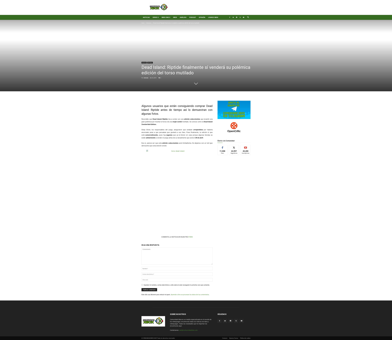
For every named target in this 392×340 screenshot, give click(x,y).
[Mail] (233, 17)
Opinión (202, 17)
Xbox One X (165, 17)
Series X (156, 17)
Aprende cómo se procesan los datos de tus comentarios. (190, 294)
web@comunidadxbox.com (188, 330)
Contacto (224, 338)
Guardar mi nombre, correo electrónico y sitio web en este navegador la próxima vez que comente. (177, 285)
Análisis (183, 17)
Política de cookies (245, 338)
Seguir (234, 146)
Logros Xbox (213, 17)
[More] (175, 98)
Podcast (192, 17)
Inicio (142, 23)
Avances (148, 23)
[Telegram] (170, 98)
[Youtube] (243, 17)
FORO (191, 237)
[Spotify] (236, 17)
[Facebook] (229, 17)
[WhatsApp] (165, 98)
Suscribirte (245, 146)
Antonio (146, 78)
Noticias (146, 17)
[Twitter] (240, 17)
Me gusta (222, 146)
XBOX (175, 17)
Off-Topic (150, 62)
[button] (248, 17)
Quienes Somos (233, 338)
